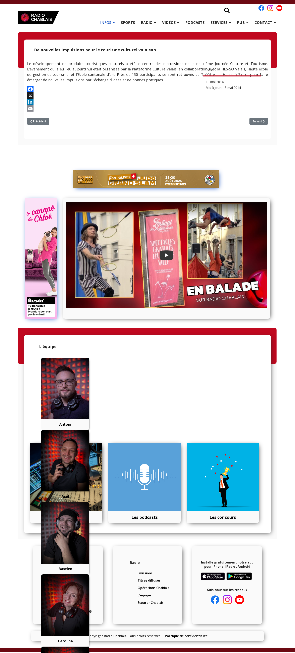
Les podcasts (144, 517)
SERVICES (219, 22)
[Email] (147, 108)
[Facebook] (147, 89)
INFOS (105, 22)
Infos (210, 70)
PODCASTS (194, 22)
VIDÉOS (169, 22)
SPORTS (128, 22)
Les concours (223, 517)
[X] (147, 95)
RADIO (147, 22)
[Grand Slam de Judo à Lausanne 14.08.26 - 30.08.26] (146, 179)
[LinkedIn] (147, 102)
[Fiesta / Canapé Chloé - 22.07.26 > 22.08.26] (42, 258)
